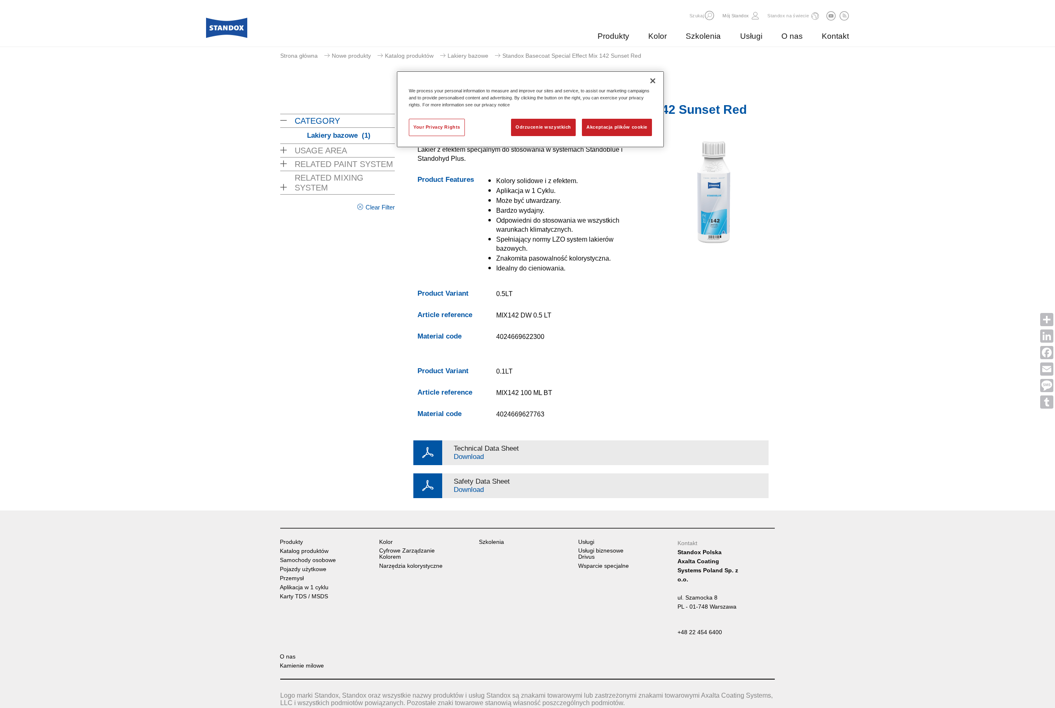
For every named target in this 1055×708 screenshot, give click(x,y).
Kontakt (835, 36)
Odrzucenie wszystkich (543, 127)
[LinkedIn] (1047, 336)
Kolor (657, 36)
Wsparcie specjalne (603, 566)
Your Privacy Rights (436, 127)
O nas (792, 36)
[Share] (1047, 319)
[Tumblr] (1047, 402)
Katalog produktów (409, 55)
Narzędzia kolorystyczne (411, 566)
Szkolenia (703, 36)
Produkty (613, 36)
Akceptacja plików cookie (616, 127)
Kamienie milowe (302, 666)
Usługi (751, 36)
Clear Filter (380, 207)
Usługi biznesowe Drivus (601, 554)
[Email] (1047, 369)
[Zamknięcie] (653, 81)
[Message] (1047, 385)
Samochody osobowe (308, 560)
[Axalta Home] (226, 30)
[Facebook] (1047, 352)
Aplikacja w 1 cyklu (304, 587)
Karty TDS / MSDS (304, 596)
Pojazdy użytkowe (303, 569)
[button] (709, 15)
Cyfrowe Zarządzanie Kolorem (407, 554)
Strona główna (299, 55)
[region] (530, 109)
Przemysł (292, 578)
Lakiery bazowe (468, 55)
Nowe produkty (351, 55)
